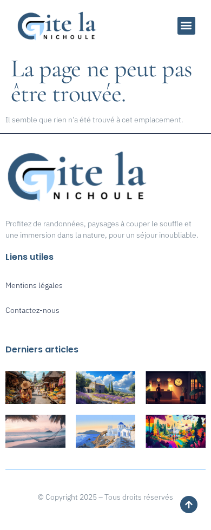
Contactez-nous (32, 310)
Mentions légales (34, 285)
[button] (186, 26)
